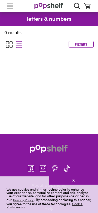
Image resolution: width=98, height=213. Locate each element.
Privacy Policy (23, 199)
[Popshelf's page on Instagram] (43, 168)
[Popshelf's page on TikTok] (67, 168)
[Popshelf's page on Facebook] (31, 168)
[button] (24, 180)
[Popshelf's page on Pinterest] (55, 168)
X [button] (73, 180)
